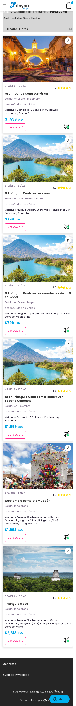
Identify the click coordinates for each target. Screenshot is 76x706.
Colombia (23, 417)
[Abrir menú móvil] (4, 5)
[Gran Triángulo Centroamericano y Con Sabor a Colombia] (38, 362)
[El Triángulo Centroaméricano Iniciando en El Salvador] (38, 258)
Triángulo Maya (16, 604)
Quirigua (25, 523)
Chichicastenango (38, 517)
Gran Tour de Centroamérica (26, 93)
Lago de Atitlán (28, 520)
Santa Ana (24, 213)
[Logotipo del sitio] (19, 5)
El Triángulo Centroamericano (27, 193)
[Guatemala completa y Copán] (38, 466)
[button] (68, 40)
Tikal (35, 523)
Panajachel (58, 210)
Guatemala (52, 110)
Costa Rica (23, 110)
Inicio (6, 12)
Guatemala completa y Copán (27, 501)
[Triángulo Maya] (38, 569)
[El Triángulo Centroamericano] (38, 158)
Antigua (21, 210)
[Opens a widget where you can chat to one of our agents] (59, 699)
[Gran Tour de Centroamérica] (38, 59)
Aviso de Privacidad (16, 675)
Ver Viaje (14, 127)
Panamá (24, 113)
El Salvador (37, 110)
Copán (31, 210)
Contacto (9, 664)
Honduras (11, 113)
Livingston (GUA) (48, 520)
